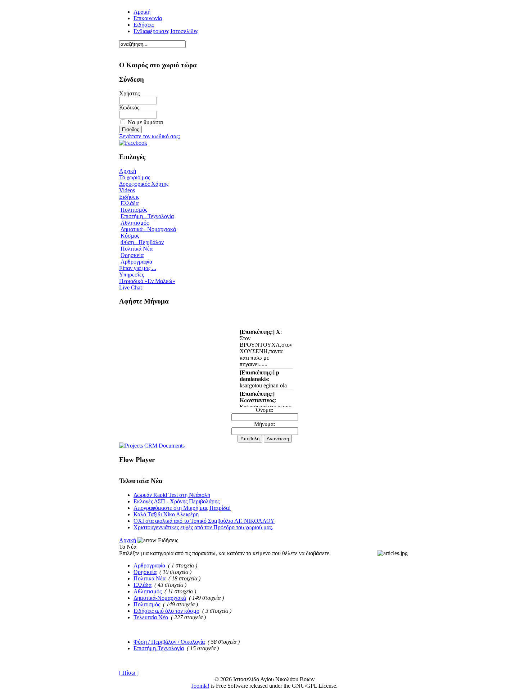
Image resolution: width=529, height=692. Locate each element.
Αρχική (127, 171)
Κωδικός (129, 107)
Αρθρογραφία (136, 262)
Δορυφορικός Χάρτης (143, 184)
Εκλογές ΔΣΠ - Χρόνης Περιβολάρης (177, 501)
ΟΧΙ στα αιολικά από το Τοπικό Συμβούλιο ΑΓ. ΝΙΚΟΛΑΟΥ (204, 521)
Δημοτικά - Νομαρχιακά (148, 229)
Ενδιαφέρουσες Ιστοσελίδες (166, 31)
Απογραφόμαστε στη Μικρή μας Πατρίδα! (182, 508)
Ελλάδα (130, 203)
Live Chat (130, 287)
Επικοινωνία (148, 18)
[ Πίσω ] (129, 673)
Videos (127, 190)
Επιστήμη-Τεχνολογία (159, 648)
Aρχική (142, 12)
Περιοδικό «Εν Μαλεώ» (147, 281)
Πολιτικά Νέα (137, 249)
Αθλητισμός (135, 223)
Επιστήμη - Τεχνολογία (147, 216)
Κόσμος (130, 236)
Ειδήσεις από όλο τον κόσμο (166, 611)
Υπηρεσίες (131, 274)
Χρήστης (129, 93)
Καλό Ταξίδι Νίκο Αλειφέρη (166, 514)
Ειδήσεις (144, 25)
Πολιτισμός (134, 210)
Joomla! (200, 686)
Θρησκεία (132, 255)
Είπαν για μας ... (137, 268)
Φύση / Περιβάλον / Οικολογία (169, 642)
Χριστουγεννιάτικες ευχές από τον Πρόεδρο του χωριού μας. (203, 527)
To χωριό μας (134, 177)
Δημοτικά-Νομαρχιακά (160, 598)
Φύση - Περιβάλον (142, 242)
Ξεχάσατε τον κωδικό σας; (149, 136)
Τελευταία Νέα (151, 617)
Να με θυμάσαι (145, 122)
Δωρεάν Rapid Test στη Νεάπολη (172, 495)
